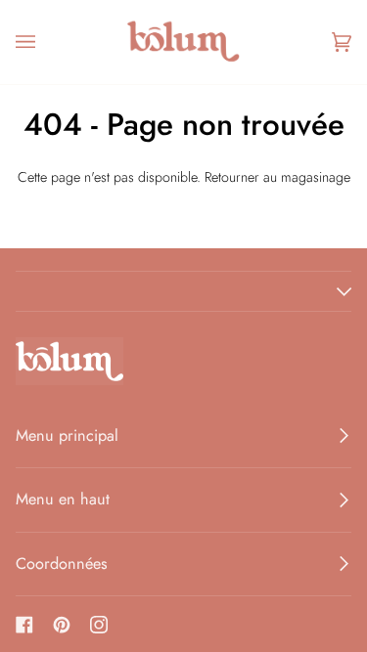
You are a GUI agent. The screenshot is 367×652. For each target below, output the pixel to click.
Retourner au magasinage (277, 177)
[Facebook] (24, 624)
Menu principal (67, 435)
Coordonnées (62, 563)
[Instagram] (99, 624)
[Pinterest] (61, 624)
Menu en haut (63, 499)
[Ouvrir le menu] (45, 42)
